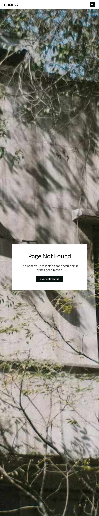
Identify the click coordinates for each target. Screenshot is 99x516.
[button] (92, 4)
